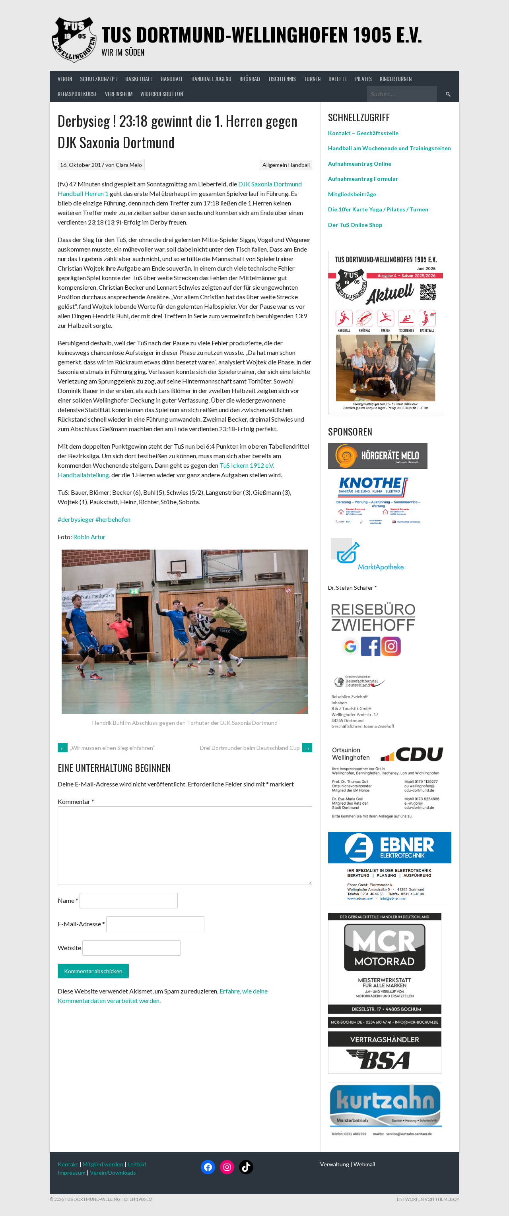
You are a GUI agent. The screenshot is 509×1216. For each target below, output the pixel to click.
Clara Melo (129, 164)
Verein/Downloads (113, 1172)
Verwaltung (334, 1164)
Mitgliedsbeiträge (352, 194)
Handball (299, 164)
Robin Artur (89, 536)
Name (68, 900)
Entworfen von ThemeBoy (428, 1199)
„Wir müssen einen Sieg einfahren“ (107, 747)
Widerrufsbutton (161, 93)
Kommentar (76, 801)
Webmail (364, 1164)
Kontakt (68, 1164)
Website (69, 947)
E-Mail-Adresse (81, 924)
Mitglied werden (103, 1164)
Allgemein (274, 164)
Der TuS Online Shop (355, 224)
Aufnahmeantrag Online (359, 163)
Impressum (71, 1172)
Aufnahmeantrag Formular (363, 178)
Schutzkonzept (98, 78)
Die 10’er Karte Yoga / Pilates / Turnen (378, 209)
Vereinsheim (118, 93)
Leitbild (137, 1164)
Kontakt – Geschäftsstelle (363, 133)
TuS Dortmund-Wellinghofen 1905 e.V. (261, 34)
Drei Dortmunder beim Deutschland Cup (255, 747)
